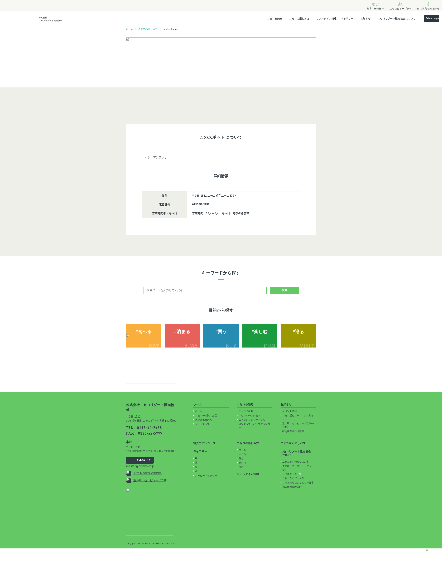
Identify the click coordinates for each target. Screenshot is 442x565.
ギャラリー (347, 18)
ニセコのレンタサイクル (252, 419)
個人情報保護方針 (292, 486)
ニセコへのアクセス (249, 415)
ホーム (129, 29)
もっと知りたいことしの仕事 (298, 482)
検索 (284, 290)
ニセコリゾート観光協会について (397, 18)
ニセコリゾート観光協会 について (296, 453)
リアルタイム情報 (326, 18)
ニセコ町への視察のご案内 (296, 461)
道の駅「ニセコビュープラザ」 (296, 468)
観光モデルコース (204, 443)
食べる (242, 449)
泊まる (242, 454)
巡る (241, 467)
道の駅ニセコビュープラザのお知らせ (298, 425)
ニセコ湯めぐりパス (293, 443)
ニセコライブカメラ (293, 478)
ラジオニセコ (289, 474)
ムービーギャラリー (206, 475)
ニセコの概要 (246, 411)
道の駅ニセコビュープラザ (149, 480)
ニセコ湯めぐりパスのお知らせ (298, 417)
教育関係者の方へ (204, 419)
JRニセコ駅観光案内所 (147, 473)
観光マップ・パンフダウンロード (254, 426)
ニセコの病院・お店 (206, 415)
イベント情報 (289, 411)
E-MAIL (143, 460)
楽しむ (242, 462)
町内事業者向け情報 (293, 431)
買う (241, 458)
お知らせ (366, 18)
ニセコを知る (274, 18)
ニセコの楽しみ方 (299, 18)
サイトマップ (202, 424)
